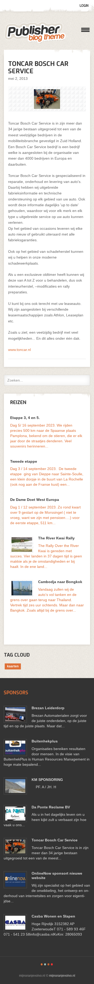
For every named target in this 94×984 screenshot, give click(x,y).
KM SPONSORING (47, 780)
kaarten (13, 666)
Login (84, 6)
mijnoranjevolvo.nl (35, 32)
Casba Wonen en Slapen (53, 916)
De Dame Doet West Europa (34, 499)
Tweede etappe (23, 461)
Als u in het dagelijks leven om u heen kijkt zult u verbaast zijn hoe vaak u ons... (45, 819)
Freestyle (42, 964)
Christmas (52, 964)
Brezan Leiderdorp (48, 708)
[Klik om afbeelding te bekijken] (47, 99)
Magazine (48, 964)
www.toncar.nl (19, 350)
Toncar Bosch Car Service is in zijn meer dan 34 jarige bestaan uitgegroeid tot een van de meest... (46, 853)
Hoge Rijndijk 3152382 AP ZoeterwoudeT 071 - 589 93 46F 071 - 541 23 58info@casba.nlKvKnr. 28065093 (45, 929)
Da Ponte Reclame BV (51, 807)
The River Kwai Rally (56, 538)
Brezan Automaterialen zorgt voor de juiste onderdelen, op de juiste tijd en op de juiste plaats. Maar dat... (45, 720)
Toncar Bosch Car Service (55, 840)
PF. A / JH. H (44, 787)
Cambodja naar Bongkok (60, 582)
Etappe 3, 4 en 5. (25, 418)
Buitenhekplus (45, 741)
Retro (45, 964)
